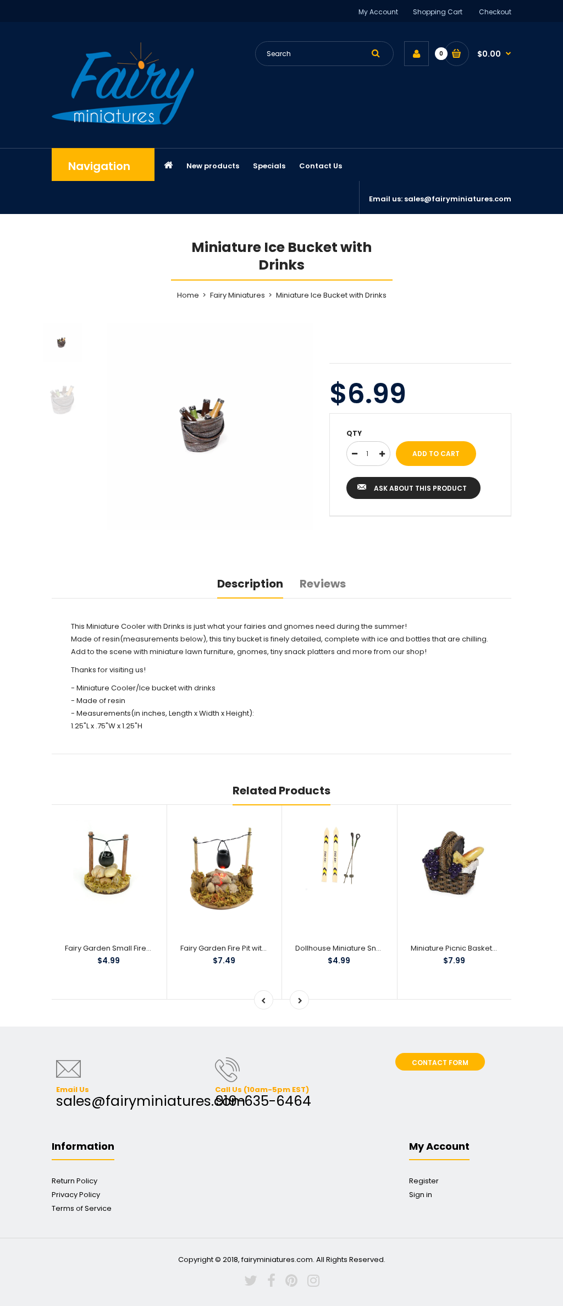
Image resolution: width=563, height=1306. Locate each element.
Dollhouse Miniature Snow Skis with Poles (367, 948)
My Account (378, 12)
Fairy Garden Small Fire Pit (110, 948)
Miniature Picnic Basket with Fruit (467, 948)
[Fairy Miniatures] (123, 122)
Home (188, 295)
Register (424, 1181)
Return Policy (74, 1181)
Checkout (495, 12)
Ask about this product (420, 488)
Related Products (281, 790)
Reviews (323, 583)
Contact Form (440, 1062)
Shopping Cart (437, 12)
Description (250, 583)
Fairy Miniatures (237, 295)
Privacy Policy (76, 1194)
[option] (210, 426)
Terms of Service (82, 1208)
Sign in (420, 1194)
